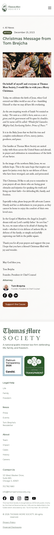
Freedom (7, 398)
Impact (6, 445)
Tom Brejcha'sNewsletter (9, 424)
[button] (49, 8)
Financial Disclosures (12, 527)
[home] (11, 8)
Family (6, 393)
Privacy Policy (9, 522)
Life (4, 388)
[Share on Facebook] (5, 295)
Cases (5, 450)
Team (5, 440)
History (6, 454)
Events (6, 418)
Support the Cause (15, 304)
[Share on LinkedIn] (16, 295)
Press (5, 413)
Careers (6, 459)
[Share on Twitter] (11, 295)
